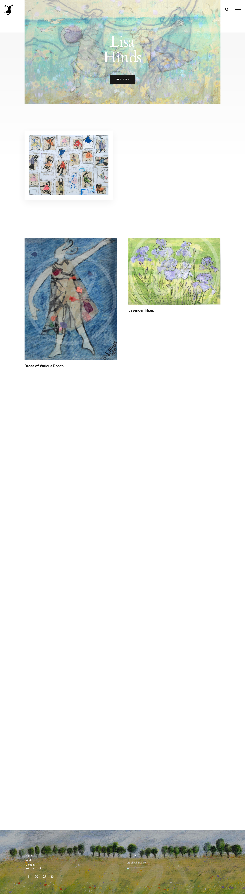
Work (28, 860)
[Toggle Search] (227, 9)
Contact (30, 865)
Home (29, 856)
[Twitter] (36, 876)
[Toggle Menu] (238, 9)
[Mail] (52, 876)
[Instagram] (44, 876)
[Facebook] (29, 876)
